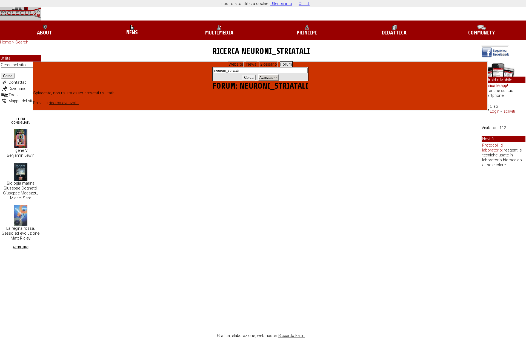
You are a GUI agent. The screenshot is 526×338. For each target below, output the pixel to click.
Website (235, 64)
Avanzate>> (268, 78)
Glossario (268, 64)
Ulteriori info (281, 3)
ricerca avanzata (64, 102)
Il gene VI (20, 150)
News (132, 32)
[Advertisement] (503, 255)
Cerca (7, 76)
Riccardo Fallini (291, 335)
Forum (286, 64)
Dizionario (17, 88)
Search (21, 42)
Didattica (394, 33)
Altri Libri (20, 247)
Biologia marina (21, 183)
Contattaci (17, 82)
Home (5, 42)
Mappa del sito (21, 100)
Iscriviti (509, 111)
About (44, 33)
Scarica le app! (495, 85)
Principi (307, 33)
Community (481, 33)
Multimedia (219, 33)
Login (494, 111)
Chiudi (304, 3)
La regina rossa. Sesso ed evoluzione (20, 231)
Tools (13, 94)
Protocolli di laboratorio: (493, 148)
